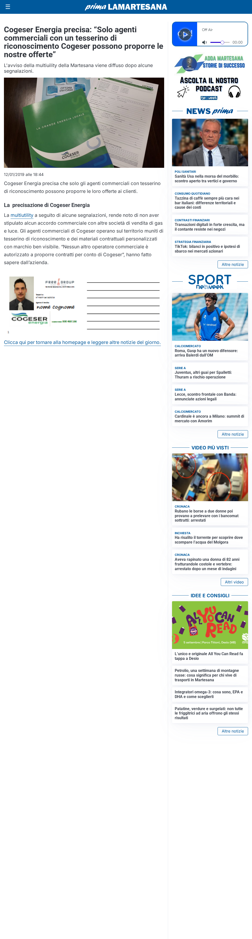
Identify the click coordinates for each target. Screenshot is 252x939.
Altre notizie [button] (233, 264)
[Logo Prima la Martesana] (126, 7)
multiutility (22, 215)
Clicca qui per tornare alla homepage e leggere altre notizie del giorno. (82, 342)
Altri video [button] (234, 582)
